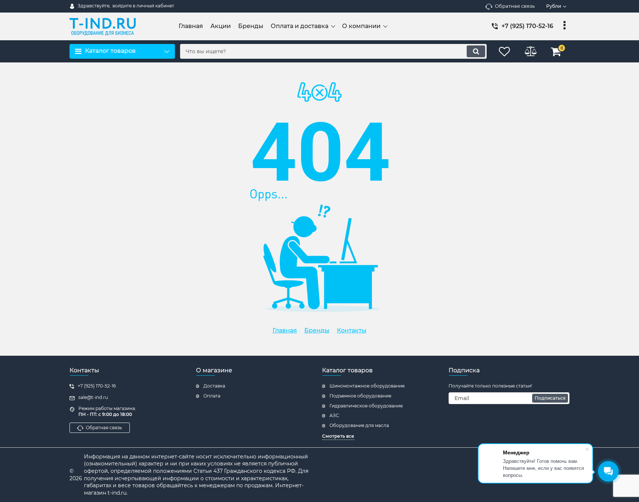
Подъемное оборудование (360, 396)
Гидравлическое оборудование (366, 406)
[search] (476, 51)
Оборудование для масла (359, 425)
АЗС (334, 415)
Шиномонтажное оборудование (367, 386)
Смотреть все (338, 436)
